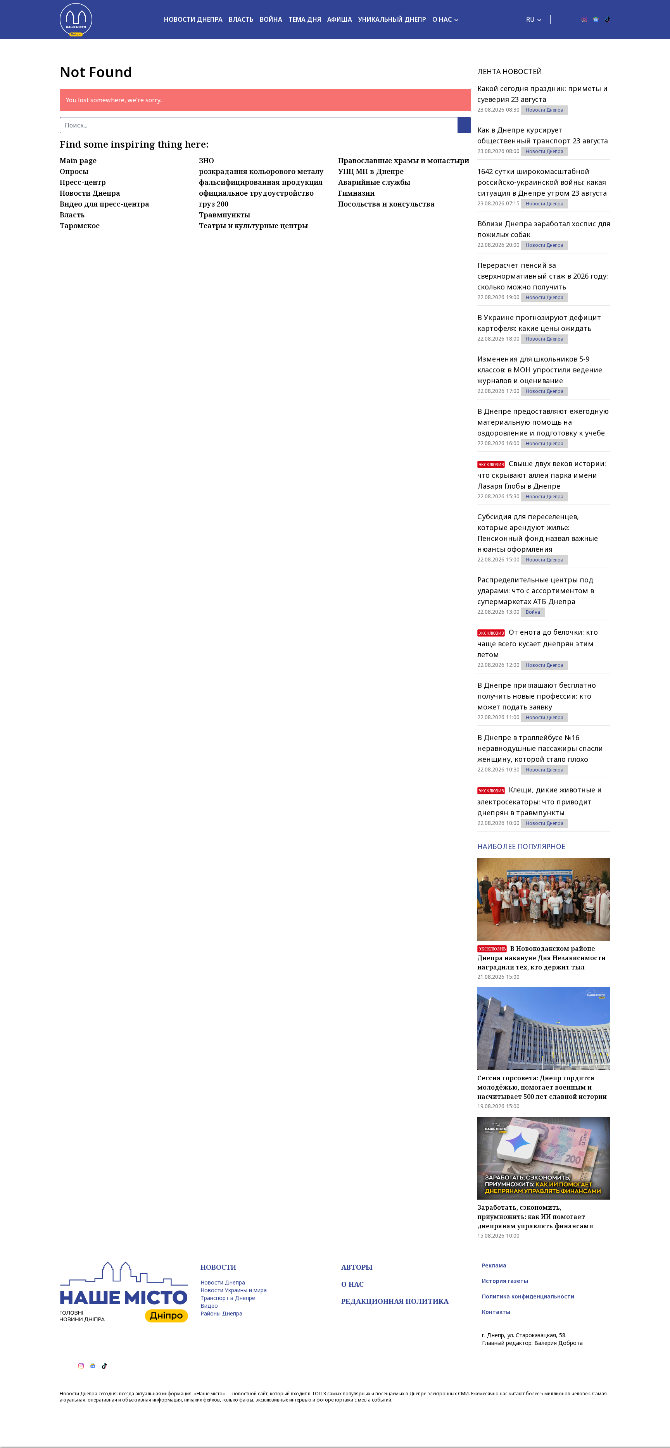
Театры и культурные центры (253, 225)
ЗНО (206, 160)
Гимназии (356, 193)
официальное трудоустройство (256, 193)
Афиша (339, 19)
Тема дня (304, 19)
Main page (78, 160)
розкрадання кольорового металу (261, 171)
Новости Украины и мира (233, 1290)
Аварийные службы (374, 182)
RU (530, 19)
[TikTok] (607, 19)
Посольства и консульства (386, 203)
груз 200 (213, 203)
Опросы (74, 171)
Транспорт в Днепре (227, 1298)
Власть (241, 19)
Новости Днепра (193, 19)
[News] (596, 19)
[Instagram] (584, 19)
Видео (209, 1305)
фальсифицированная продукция (261, 182)
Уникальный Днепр (392, 19)
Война (271, 19)
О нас (442, 19)
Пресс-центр (83, 182)
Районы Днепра (221, 1313)
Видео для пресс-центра (104, 203)
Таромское (80, 225)
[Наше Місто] (76, 19)
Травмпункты (224, 214)
